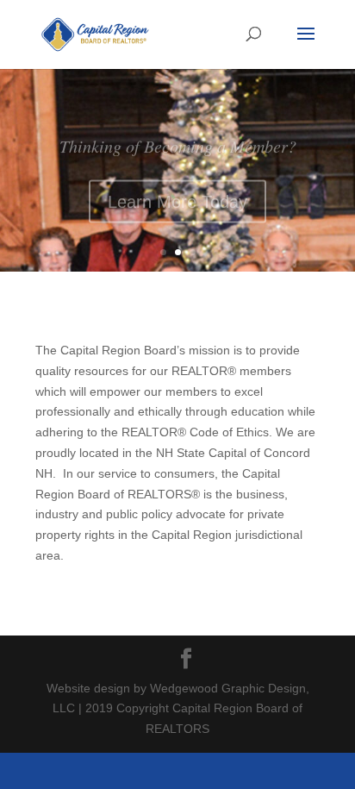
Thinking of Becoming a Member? (177, 139)
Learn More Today (177, 195)
